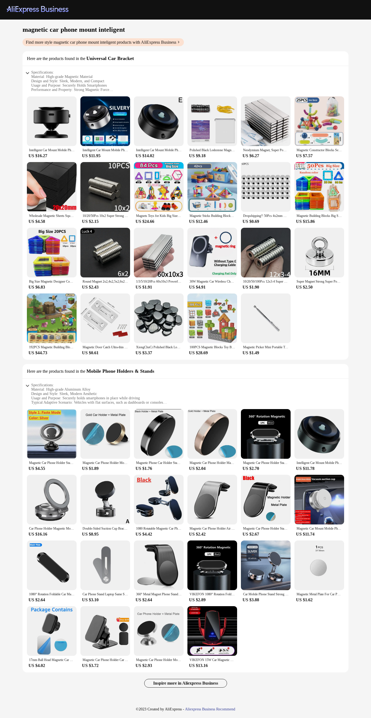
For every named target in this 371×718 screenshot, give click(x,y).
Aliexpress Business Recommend (210, 709)
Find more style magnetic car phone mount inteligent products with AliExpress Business (101, 42)
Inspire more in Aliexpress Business (185, 683)
